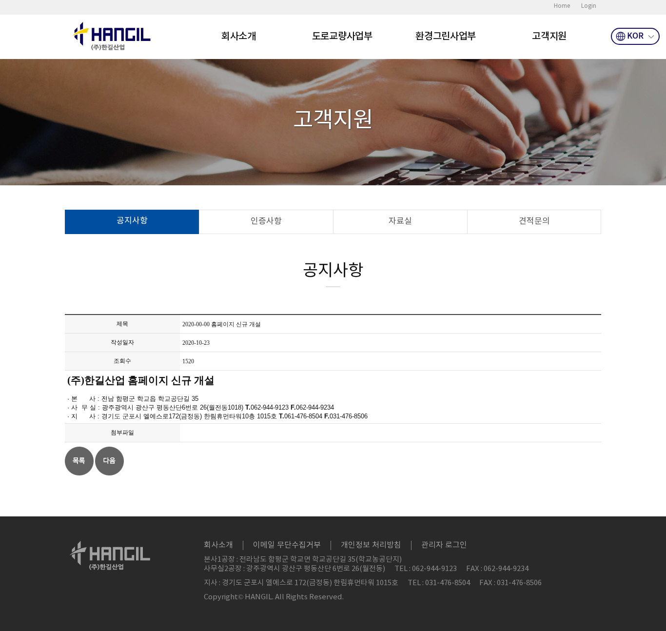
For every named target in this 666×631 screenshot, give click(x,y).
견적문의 (534, 221)
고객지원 (549, 36)
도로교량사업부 (342, 36)
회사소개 (238, 36)
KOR (635, 36)
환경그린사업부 (445, 36)
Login (588, 6)
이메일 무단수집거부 (287, 545)
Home (562, 6)
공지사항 (132, 221)
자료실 (400, 221)
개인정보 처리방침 (371, 545)
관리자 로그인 (444, 545)
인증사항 (266, 221)
